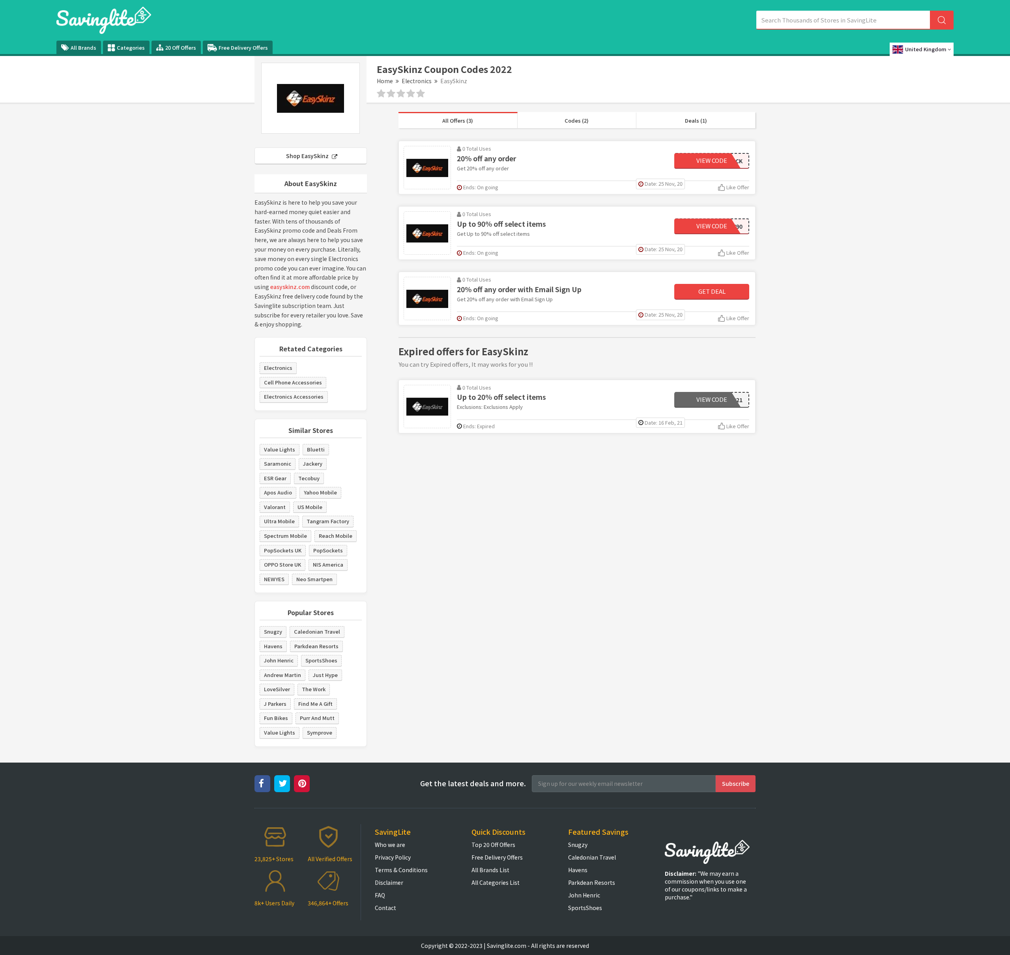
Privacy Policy (393, 857)
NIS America (328, 564)
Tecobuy (309, 478)
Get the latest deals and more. (473, 783)
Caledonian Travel (317, 631)
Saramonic (277, 463)
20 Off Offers (180, 47)
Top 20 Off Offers (493, 845)
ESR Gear (275, 478)
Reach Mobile (335, 535)
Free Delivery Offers (243, 47)
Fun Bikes (276, 718)
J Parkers (275, 703)
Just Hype (325, 675)
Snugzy (273, 631)
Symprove (319, 732)
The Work (313, 689)
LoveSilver (277, 689)
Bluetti (316, 449)
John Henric (279, 660)
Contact (385, 908)
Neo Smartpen (314, 579)
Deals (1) (696, 120)
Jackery (312, 463)
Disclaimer (389, 882)
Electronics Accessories (294, 396)
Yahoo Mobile (320, 492)
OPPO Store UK (282, 564)
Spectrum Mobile (285, 535)
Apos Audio (278, 492)
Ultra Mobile (279, 521)
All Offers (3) (457, 120)
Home (385, 81)
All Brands (83, 47)
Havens (273, 646)
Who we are (390, 845)
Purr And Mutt (317, 718)
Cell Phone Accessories (293, 382)
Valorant (275, 507)
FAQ (380, 895)
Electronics (417, 81)
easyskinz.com (290, 287)
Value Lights (279, 449)
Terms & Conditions (401, 870)
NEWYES (274, 579)
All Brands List (490, 870)
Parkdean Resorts (316, 646)
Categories (131, 47)
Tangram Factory (328, 521)
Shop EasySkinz (308, 156)
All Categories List (495, 882)
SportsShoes (321, 660)
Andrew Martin (282, 675)
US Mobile (309, 507)
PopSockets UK (282, 550)
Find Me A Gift (315, 703)
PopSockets (328, 550)
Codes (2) (577, 120)
